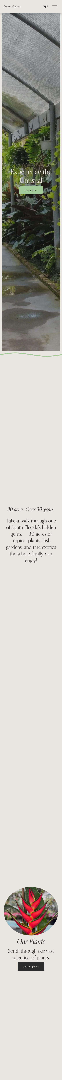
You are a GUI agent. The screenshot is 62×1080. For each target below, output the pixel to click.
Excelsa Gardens (12, 6)
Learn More (31, 190)
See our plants (31, 966)
